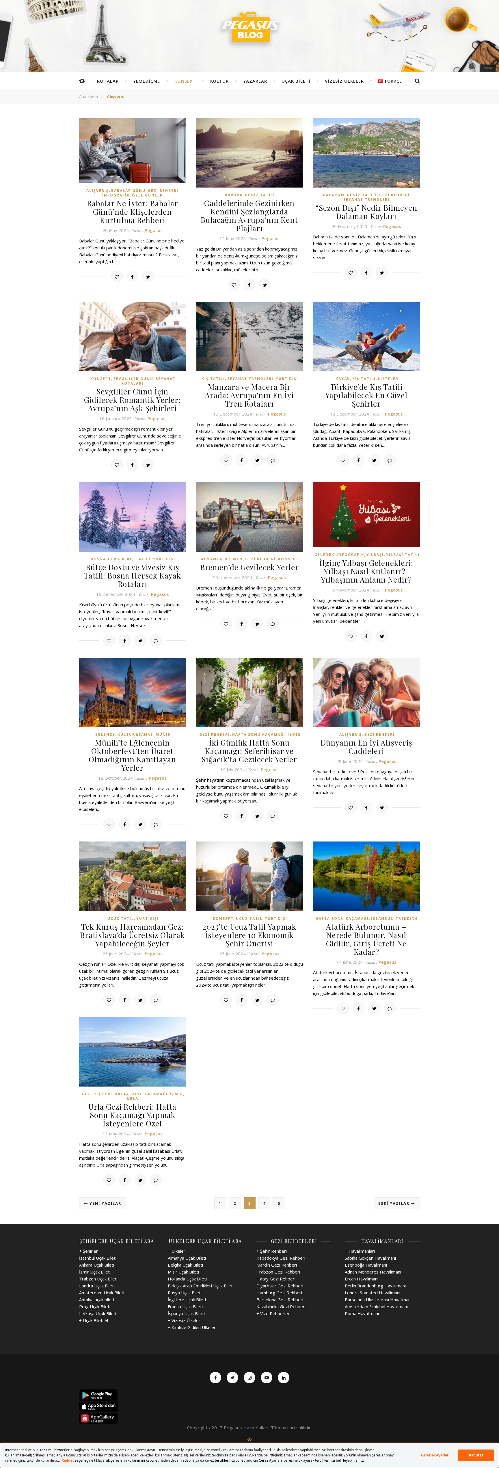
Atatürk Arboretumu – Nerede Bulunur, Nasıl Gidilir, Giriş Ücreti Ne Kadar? (366, 939)
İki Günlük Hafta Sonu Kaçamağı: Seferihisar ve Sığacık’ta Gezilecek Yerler (249, 750)
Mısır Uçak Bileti (183, 1272)
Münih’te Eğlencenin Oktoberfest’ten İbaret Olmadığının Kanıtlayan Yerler (132, 755)
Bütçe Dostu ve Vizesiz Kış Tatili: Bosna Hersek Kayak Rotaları (132, 575)
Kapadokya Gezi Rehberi (280, 1258)
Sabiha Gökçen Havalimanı (370, 1258)
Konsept (185, 81)
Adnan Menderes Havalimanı (373, 1272)
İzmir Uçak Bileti (95, 1272)
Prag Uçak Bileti (94, 1306)
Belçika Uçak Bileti (185, 1265)
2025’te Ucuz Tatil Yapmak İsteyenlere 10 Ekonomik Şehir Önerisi (249, 935)
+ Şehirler (88, 1251)
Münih (163, 734)
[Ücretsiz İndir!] (249, 1407)
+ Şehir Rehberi (271, 1251)
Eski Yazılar (394, 1203)
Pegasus (154, 230)
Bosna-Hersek (108, 559)
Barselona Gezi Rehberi (279, 1299)
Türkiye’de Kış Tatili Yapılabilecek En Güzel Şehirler (366, 395)
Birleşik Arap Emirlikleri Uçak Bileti (201, 1286)
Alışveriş (97, 190)
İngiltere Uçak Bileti (187, 1299)
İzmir (294, 734)
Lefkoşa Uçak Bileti (97, 1313)
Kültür (219, 81)
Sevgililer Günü (133, 378)
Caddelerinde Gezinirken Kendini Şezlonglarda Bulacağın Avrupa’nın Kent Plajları (249, 215)
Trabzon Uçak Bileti (98, 1279)
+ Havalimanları (360, 1251)
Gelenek (324, 554)
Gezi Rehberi (163, 190)
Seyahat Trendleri (366, 199)
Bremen (234, 559)
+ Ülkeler (176, 1251)
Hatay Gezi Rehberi (275, 1279)
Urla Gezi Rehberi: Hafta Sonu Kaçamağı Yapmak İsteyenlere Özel (132, 1115)
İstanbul (382, 918)
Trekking (407, 918)
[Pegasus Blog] (249, 29)
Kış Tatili (213, 378)
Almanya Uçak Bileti (187, 1258)
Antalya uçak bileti (96, 1299)
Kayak (343, 378)
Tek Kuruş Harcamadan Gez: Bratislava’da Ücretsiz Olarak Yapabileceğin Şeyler (132, 935)
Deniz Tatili (260, 194)
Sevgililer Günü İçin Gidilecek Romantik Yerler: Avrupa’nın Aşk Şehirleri (132, 399)
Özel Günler (147, 195)
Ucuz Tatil (120, 918)
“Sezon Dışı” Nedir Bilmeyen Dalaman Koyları (366, 212)
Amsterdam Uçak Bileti (101, 1292)
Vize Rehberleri (275, 1313)
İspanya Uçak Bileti (186, 1313)
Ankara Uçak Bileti (96, 1265)
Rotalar (108, 81)
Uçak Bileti (296, 81)
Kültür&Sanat (135, 734)
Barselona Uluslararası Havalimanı (378, 1299)
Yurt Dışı (287, 378)
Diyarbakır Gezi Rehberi (279, 1286)
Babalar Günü (128, 190)
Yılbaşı (375, 554)
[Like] (117, 276)
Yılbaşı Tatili (403, 554)
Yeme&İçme (146, 81)
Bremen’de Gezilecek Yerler (249, 567)
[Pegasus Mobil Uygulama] (249, 1395)
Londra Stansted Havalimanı (372, 1292)
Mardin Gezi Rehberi (276, 1265)
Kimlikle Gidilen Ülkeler (194, 1327)
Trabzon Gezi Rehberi (278, 1272)
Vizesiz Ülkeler (344, 81)
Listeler (388, 378)
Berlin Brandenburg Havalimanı (375, 1286)
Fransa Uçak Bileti (185, 1306)
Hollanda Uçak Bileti (187, 1279)
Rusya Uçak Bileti (185, 1292)
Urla (132, 1098)
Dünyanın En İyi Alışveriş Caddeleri (366, 746)
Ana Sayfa (88, 96)
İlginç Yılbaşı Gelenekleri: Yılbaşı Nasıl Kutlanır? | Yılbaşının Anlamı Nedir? (366, 571)
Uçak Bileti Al (95, 1320)
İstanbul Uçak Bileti (97, 1258)
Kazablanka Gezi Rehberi (281, 1306)
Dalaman (334, 194)
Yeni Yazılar (104, 1203)
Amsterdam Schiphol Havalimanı (376, 1306)
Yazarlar (255, 81)
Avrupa (234, 194)
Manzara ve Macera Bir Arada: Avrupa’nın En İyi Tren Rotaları (249, 395)
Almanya (211, 559)
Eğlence (105, 734)
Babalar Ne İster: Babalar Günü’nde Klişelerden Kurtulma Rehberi (132, 211)
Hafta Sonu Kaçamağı (258, 734)
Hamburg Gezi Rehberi (279, 1292)
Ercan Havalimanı (361, 1279)
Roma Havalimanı (362, 1313)
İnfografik (116, 195)
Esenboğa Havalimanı (366, 1265)
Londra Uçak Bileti (97, 1286)
